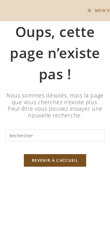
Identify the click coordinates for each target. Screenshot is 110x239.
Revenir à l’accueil (55, 160)
